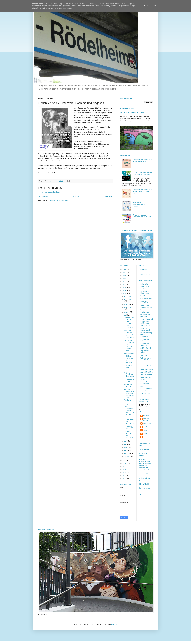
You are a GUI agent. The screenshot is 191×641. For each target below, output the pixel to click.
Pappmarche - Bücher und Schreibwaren (145, 324)
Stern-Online (144, 391)
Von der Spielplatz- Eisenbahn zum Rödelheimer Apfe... (129, 377)
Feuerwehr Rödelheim (144, 302)
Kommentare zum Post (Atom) (57, 200)
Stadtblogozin (144, 449)
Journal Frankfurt (146, 372)
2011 (125, 478)
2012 (125, 475)
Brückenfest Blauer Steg (144, 292)
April (126, 447)
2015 (125, 466)
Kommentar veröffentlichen (51, 192)
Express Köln (145, 394)
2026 (125, 269)
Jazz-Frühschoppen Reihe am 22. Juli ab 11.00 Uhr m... (129, 411)
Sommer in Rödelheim (129, 385)
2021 (125, 284)
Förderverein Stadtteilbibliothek (146, 307)
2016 (125, 463)
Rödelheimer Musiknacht (145, 344)
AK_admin (146, 415)
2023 (125, 278)
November (128, 299)
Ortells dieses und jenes (145, 315)
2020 (125, 287)
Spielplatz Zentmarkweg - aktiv (129, 402)
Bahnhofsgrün (145, 284)
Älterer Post (108, 196)
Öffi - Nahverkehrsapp (146, 387)
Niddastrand (144, 312)
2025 (125, 272)
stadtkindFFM (144, 474)
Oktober (127, 304)
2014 (125, 469)
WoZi (145, 427)
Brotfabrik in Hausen (144, 287)
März (126, 450)
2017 (125, 460)
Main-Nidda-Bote (146, 375)
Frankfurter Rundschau (144, 383)
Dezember (128, 296)
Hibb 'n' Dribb (144, 484)
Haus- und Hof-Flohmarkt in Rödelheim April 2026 (142, 160)
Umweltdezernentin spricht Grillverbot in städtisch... (129, 357)
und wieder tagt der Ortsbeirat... (129, 367)
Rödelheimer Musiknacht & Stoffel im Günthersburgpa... (129, 393)
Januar (127, 456)
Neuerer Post (43, 196)
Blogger (114, 624)
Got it (157, 6)
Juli (125, 315)
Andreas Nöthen (146, 420)
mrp (144, 437)
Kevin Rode (147, 423)
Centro (142, 296)
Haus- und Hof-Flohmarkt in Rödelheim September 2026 (142, 191)
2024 (125, 275)
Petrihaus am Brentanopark (145, 329)
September (128, 307)
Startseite (76, 196)
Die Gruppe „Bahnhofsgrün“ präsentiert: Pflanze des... (129, 345)
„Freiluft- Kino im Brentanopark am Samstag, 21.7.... (129, 424)
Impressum (144, 272)
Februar (127, 453)
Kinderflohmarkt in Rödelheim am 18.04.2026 (142, 216)
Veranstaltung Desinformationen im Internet (140, 204)
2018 (125, 293)
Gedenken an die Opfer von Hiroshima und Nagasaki (129, 322)
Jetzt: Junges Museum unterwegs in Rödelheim (129, 334)
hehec (145, 430)
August (127, 312)
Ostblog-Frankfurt (146, 319)
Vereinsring (144, 355)
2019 (125, 290)
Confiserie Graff (146, 298)
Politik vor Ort (145, 274)
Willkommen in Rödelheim (145, 359)
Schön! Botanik (145, 348)
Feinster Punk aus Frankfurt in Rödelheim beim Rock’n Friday (142, 174)
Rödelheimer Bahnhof (145, 340)
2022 (125, 281)
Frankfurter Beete (146, 369)
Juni (126, 441)
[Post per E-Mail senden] (68, 181)
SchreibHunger (144, 488)
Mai (125, 444)
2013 (125, 472)
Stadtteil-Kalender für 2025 (132, 112)
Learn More (146, 6)
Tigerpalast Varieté (144, 352)
